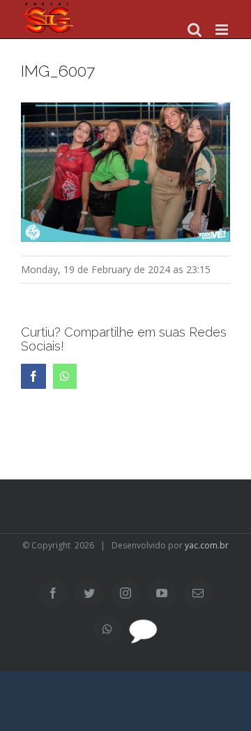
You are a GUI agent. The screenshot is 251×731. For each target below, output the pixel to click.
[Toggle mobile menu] (222, 29)
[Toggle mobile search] (194, 29)
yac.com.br (207, 545)
